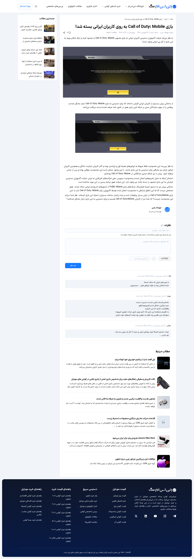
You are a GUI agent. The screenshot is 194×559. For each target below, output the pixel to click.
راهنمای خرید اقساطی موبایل (31, 501)
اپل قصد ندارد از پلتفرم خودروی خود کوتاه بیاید (135, 359)
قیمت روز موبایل (119, 495)
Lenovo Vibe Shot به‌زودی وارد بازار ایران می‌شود (133, 438)
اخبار (165, 19)
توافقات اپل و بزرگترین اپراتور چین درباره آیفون (135, 459)
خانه (171, 19)
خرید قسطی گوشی (113, 6)
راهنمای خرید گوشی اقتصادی (31, 495)
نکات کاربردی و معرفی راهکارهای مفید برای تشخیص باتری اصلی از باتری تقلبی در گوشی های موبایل (113, 379)
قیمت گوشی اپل (120, 506)
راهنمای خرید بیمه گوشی (32, 520)
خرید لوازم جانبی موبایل (88, 501)
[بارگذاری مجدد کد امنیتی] (154, 259)
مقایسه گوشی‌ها (91, 522)
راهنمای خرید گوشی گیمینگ (31, 506)
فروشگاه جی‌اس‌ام (136, 6)
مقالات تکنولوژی (75, 6)
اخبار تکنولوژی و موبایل (88, 506)
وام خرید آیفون (91, 495)
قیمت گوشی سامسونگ (117, 511)
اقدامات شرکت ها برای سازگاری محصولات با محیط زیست (131, 418)
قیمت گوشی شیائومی (118, 516)
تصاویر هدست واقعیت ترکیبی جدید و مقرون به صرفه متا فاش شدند (125, 398)
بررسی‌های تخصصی (54, 6)
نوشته (166, 32)
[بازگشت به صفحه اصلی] (162, 6)
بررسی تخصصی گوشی (88, 511)
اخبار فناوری (92, 6)
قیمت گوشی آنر (120, 522)
